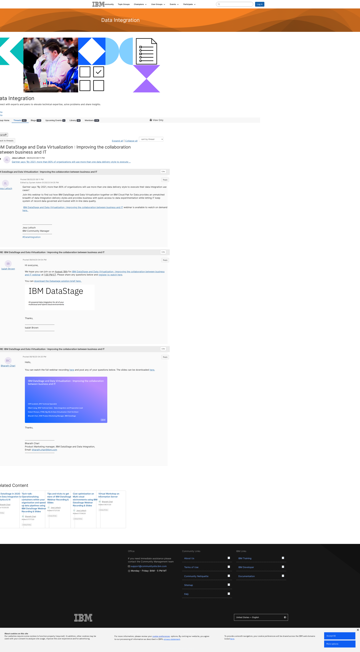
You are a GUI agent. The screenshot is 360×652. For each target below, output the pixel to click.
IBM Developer (246, 567)
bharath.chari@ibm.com (44, 449)
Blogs (35, 120)
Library (75, 120)
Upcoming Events (54, 120)
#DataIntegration (31, 237)
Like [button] (163, 171)
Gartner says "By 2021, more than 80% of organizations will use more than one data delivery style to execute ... (71, 161)
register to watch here (110, 274)
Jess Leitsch (56, 507)
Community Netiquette (196, 576)
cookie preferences (161, 636)
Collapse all (131, 140)
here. (25, 210)
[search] (219, 4)
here (71, 369)
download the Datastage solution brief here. (58, 281)
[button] (140, 4)
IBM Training (244, 558)
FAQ (186, 594)
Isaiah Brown (8, 268)
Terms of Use (191, 567)
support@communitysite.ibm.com (149, 566)
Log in (260, 4)
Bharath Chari (8, 365)
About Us (189, 558)
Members (91, 120)
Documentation (246, 576)
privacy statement (172, 639)
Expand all (117, 140)
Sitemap (188, 585)
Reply (165, 180)
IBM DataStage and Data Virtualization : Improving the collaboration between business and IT (73, 207)
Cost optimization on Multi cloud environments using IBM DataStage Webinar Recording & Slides (85, 499)
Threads (20, 120)
